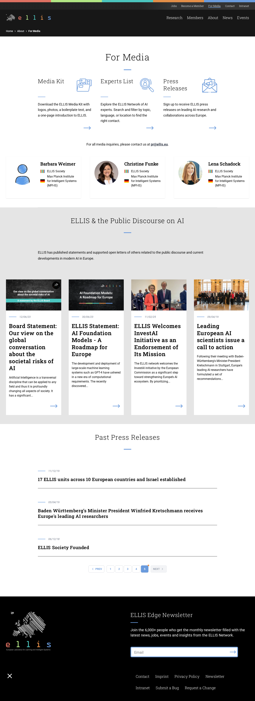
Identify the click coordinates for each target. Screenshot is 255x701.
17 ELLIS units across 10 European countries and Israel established (112, 479)
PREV (98, 568)
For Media (214, 6)
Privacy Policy (187, 676)
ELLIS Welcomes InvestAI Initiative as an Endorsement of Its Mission (157, 340)
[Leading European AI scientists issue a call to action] (221, 294)
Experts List (117, 81)
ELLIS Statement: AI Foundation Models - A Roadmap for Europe (95, 340)
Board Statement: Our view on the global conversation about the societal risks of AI (33, 347)
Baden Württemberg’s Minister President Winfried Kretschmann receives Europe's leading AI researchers (120, 513)
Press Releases (175, 85)
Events (243, 17)
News (228, 17)
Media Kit (51, 81)
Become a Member (192, 6)
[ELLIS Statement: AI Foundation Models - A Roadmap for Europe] (96, 294)
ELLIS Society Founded (63, 547)
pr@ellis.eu (159, 144)
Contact (230, 6)
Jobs (174, 6)
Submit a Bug (167, 687)
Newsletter (215, 676)
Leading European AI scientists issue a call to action (221, 336)
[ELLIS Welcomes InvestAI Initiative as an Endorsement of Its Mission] (158, 294)
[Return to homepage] (26, 17)
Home (9, 31)
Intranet (244, 6)
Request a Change (200, 687)
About (20, 31)
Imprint (162, 676)
